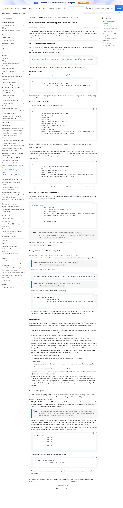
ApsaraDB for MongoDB (19, 13)
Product (94, 27)
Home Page (32, 17)
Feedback (66, 488)
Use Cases (53, 17)
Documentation (6, 13)
